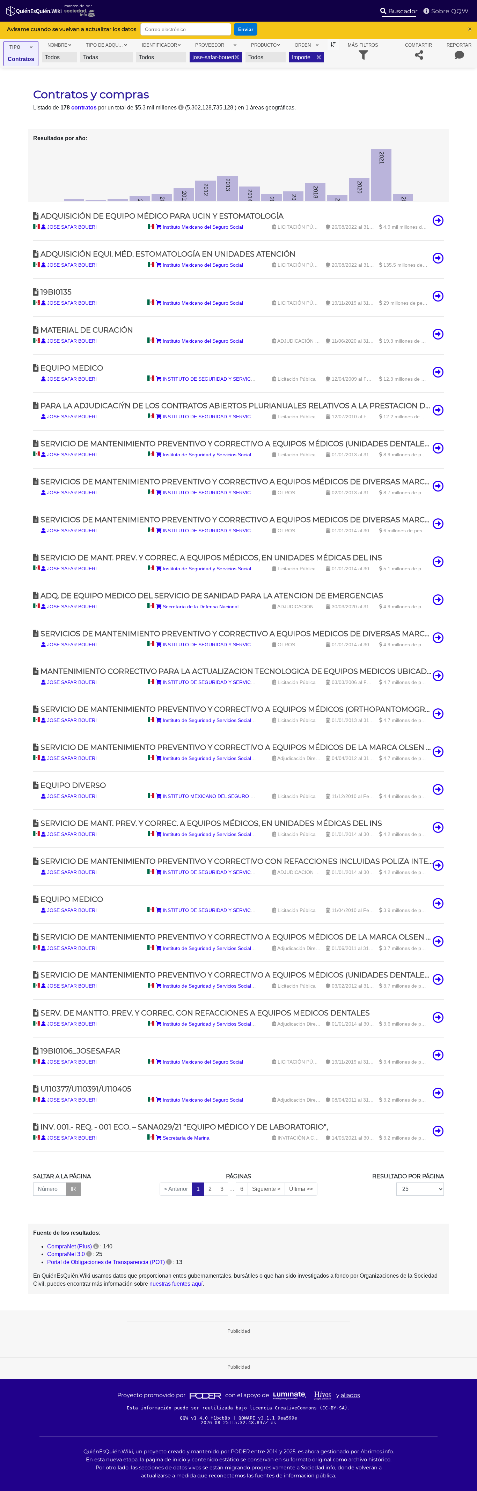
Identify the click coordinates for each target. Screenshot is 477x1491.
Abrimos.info (377, 1451)
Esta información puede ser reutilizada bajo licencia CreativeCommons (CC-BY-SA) (237, 1407)
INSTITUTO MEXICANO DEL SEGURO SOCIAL (214, 796)
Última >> (301, 1189)
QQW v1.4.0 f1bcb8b (206, 1418)
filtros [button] (363, 45)
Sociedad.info (318, 1468)
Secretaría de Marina (185, 1138)
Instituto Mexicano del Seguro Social (202, 227)
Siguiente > (266, 1189)
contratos (84, 108)
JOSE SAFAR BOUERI (71, 227)
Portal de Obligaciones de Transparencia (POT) (106, 1262)
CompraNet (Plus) (69, 1246)
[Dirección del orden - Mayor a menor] (333, 44)
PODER (240, 1451)
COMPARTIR (418, 45)
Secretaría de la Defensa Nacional (200, 606)
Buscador (402, 11)
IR (73, 1189)
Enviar (245, 29)
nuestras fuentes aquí (176, 1284)
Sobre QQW (449, 11)
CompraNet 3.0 (66, 1254)
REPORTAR (459, 45)
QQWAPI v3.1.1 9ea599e (268, 1418)
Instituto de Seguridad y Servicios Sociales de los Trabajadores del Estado (243, 454)
